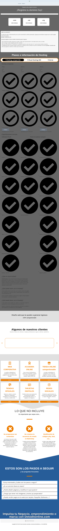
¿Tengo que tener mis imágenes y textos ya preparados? (22, 494)
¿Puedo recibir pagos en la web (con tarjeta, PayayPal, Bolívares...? (26, 497)
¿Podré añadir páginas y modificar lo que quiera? (20, 490)
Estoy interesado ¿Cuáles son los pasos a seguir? (20, 482)
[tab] (13, 60)
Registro (23, 3)
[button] (2, 343)
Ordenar (5, 129)
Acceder (19, 3)
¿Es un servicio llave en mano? (13, 486)
